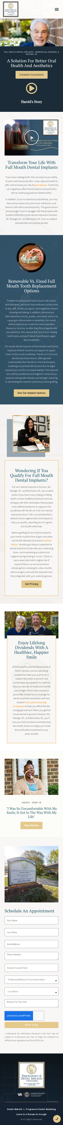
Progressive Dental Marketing (41, 1109)
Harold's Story (31, 101)
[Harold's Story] (31, 88)
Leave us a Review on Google (31, 1114)
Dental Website (14, 1109)
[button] (57, 9)
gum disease (40, 184)
